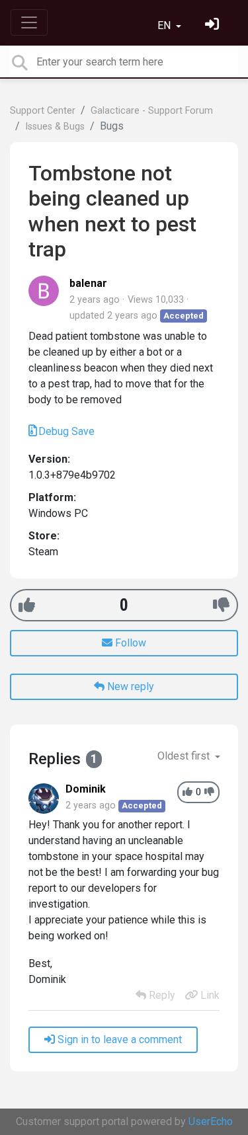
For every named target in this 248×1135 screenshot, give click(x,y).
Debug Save (66, 431)
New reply (129, 686)
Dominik (85, 789)
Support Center (42, 110)
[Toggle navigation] (29, 22)
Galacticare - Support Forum (152, 110)
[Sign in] (213, 25)
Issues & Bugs (55, 126)
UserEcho (210, 1121)
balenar (88, 283)
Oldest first (184, 756)
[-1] (221, 605)
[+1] (27, 605)
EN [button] (165, 25)
